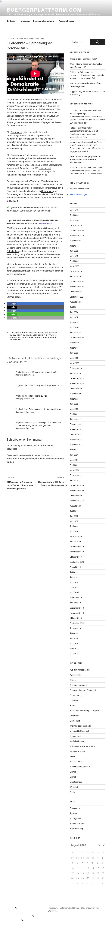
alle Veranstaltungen (78, 194)
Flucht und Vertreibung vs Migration (85, 710)
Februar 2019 (76, 597)
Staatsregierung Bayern (42, 337)
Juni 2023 (74, 352)
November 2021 (77, 429)
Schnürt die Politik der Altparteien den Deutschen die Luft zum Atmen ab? (87, 119)
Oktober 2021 (76, 434)
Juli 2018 (74, 633)
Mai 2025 (74, 256)
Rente (72, 756)
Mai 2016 (74, 653)
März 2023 (74, 363)
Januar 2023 (75, 373)
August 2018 (75, 628)
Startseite (11, 21)
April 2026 (74, 215)
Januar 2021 (75, 480)
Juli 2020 (74, 510)
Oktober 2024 (76, 291)
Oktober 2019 (76, 556)
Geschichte (74, 715)
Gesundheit (39, 335)
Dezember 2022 (77, 378)
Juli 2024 (74, 306)
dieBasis (46, 293)
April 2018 (74, 648)
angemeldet (22, 445)
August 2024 (75, 301)
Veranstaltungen (66, 21)
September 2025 (77, 235)
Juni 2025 (74, 250)
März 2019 (74, 592)
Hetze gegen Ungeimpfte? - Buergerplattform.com (82, 129)
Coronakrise (16, 132)
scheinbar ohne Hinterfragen (30, 174)
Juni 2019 (74, 577)
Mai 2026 (74, 210)
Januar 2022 (75, 419)
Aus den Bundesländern (23, 333)
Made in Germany (77, 741)
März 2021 (74, 470)
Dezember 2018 (77, 607)
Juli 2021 (74, 449)
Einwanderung (76, 695)
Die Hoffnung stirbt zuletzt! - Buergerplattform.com (31, 397)
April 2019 (74, 587)
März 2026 (74, 220)
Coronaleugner (14, 194)
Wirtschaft (16, 339)
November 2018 (77, 612)
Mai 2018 (74, 643)
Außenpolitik (75, 674)
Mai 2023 (74, 357)
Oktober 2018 (76, 618)
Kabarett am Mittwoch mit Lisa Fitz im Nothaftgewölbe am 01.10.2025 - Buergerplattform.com (86, 145)
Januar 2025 (75, 276)
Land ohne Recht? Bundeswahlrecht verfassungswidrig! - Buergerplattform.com (85, 113)
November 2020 (77, 490)
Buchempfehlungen (78, 685)
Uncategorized (76, 781)
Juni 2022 (74, 403)
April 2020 (74, 526)
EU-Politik (74, 700)
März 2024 (74, 327)
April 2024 (74, 322)
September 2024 (77, 296)
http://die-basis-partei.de (80, 725)
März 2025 (74, 266)
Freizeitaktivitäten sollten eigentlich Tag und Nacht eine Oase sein (34, 233)
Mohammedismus (77, 751)
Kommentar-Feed (77, 823)
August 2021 (75, 444)
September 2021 (77, 439)
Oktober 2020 (76, 495)
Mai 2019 (74, 582)
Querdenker (47, 191)
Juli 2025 (74, 245)
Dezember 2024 (77, 281)
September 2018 (77, 623)
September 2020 (77, 500)
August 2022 (75, 393)
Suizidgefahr (13, 251)
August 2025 (75, 240)
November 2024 (77, 286)
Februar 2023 (76, 368)
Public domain (45, 223)
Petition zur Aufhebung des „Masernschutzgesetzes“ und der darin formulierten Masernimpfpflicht (87, 75)
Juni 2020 (74, 516)
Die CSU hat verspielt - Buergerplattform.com (44, 385)
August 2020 (75, 505)
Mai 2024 (74, 317)
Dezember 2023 (77, 337)
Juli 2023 (74, 347)
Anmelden (74, 813)
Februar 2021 (76, 475)
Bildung (73, 680)
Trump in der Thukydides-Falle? (83, 58)
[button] (12, 303)
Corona (10, 99)
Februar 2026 (76, 225)
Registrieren (75, 808)
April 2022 (74, 414)
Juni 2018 (74, 638)
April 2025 (74, 261)
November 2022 (77, 383)
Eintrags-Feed (76, 818)
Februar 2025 (76, 271)
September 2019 (77, 561)
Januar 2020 (75, 541)
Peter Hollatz (37, 39)
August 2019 (75, 567)
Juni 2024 (74, 312)
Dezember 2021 (77, 424)
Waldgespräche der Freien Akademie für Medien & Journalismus (85, 159)
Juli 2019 (74, 572)
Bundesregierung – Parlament (83, 690)
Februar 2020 (76, 536)
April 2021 (74, 465)
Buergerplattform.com (44, 9)
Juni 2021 (74, 454)
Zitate (72, 792)
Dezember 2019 (77, 546)
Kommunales (75, 736)
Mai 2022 (74, 408)
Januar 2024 (75, 332)
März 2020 (74, 531)
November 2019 (77, 551)
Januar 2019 (75, 602)
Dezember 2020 (77, 485)
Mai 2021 (74, 459)
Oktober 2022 (76, 388)
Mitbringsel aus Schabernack (82, 746)
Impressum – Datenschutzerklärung (37, 21)
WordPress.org (76, 828)
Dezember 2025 (77, 230)
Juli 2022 (74, 398)
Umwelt (73, 771)
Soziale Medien (76, 761)
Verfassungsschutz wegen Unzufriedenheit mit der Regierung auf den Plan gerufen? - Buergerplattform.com (38, 425)
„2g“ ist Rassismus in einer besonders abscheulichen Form (84, 133)
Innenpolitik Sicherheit (79, 731)
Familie (27, 335)
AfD (9, 283)
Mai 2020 (74, 521)
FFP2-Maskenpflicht (49, 257)
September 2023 (77, 342)
